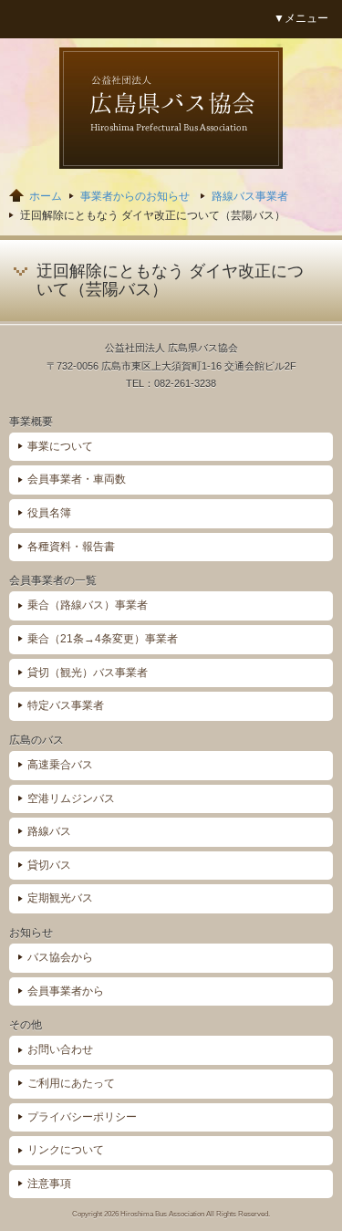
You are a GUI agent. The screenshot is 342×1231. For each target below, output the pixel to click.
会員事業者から (65, 991)
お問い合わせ (60, 1049)
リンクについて (65, 1149)
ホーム (45, 196)
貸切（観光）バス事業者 (87, 672)
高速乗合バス (60, 764)
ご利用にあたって (71, 1083)
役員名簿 (49, 512)
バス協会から (60, 957)
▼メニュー (301, 18)
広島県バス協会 (171, 108)
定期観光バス (60, 898)
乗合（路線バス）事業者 (87, 605)
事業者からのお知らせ (135, 196)
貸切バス (49, 865)
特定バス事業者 (65, 705)
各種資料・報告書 (71, 546)
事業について (60, 446)
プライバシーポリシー (82, 1117)
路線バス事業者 (250, 196)
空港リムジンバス (71, 798)
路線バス (49, 831)
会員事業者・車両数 (76, 479)
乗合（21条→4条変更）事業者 (102, 638)
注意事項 (49, 1183)
